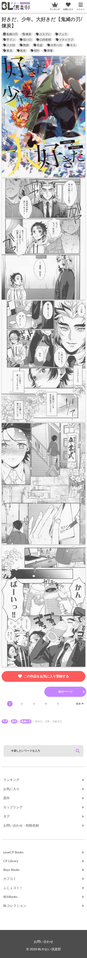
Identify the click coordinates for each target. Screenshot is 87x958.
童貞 (9, 50)
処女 (23, 50)
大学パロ (56, 45)
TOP (4, 721)
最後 (78, 704)
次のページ (65, 691)
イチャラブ (66, 39)
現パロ (27, 39)
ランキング (55, 9)
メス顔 (10, 45)
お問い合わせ (43, 941)
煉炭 (28, 34)
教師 (26, 45)
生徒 (39, 45)
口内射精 (45, 39)
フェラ (63, 34)
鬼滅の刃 (11, 34)
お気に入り (68, 9)
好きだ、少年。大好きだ (48, 721)
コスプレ (45, 34)
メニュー (80, 9)
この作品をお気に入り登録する (46, 676)
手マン (10, 39)
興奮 (50, 50)
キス (73, 45)
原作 (14, 721)
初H (36, 50)
